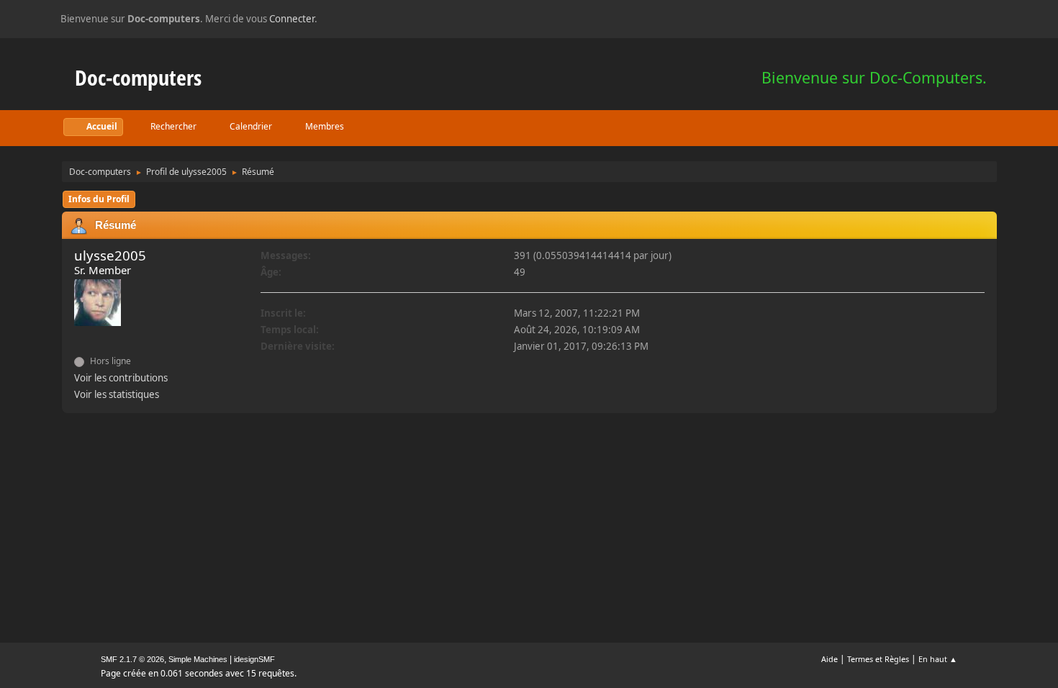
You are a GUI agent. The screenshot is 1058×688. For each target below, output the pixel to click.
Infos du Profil (99, 199)
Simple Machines (197, 659)
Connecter (292, 18)
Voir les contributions (121, 377)
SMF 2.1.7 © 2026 (132, 659)
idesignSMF (254, 659)
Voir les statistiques (116, 394)
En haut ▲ (937, 658)
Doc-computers (138, 77)
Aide (829, 658)
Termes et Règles (878, 658)
